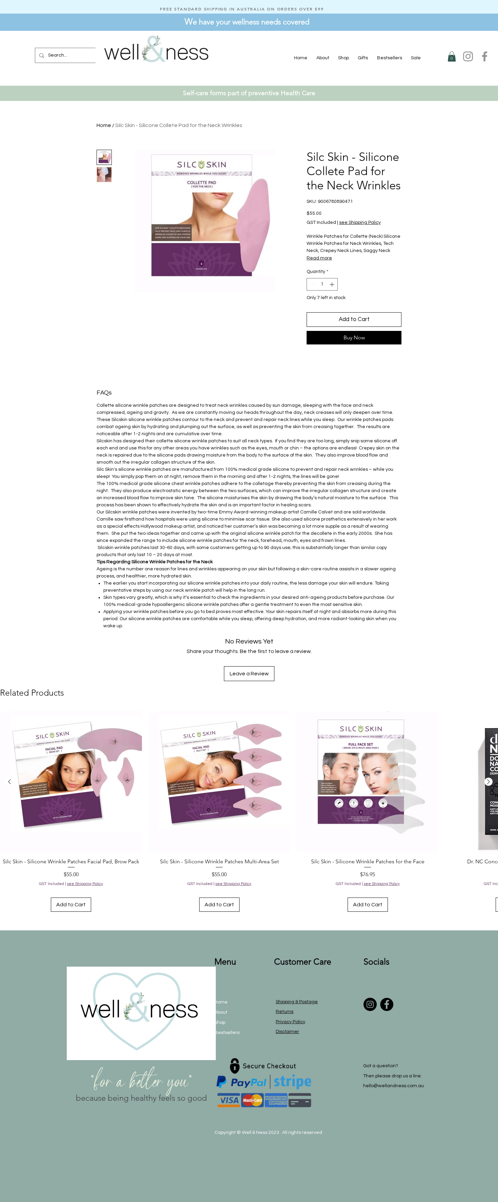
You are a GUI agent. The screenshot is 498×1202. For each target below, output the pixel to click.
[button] (343, 58)
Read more (319, 258)
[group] (249, 811)
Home (104, 125)
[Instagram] (468, 56)
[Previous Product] (9, 782)
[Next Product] (488, 782)
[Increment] (332, 284)
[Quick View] (71, 782)
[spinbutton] (322, 284)
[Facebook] (484, 56)
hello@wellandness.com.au (393, 1085)
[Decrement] (312, 284)
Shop (219, 1022)
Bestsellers (227, 1032)
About (220, 1012)
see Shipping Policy (360, 222)
